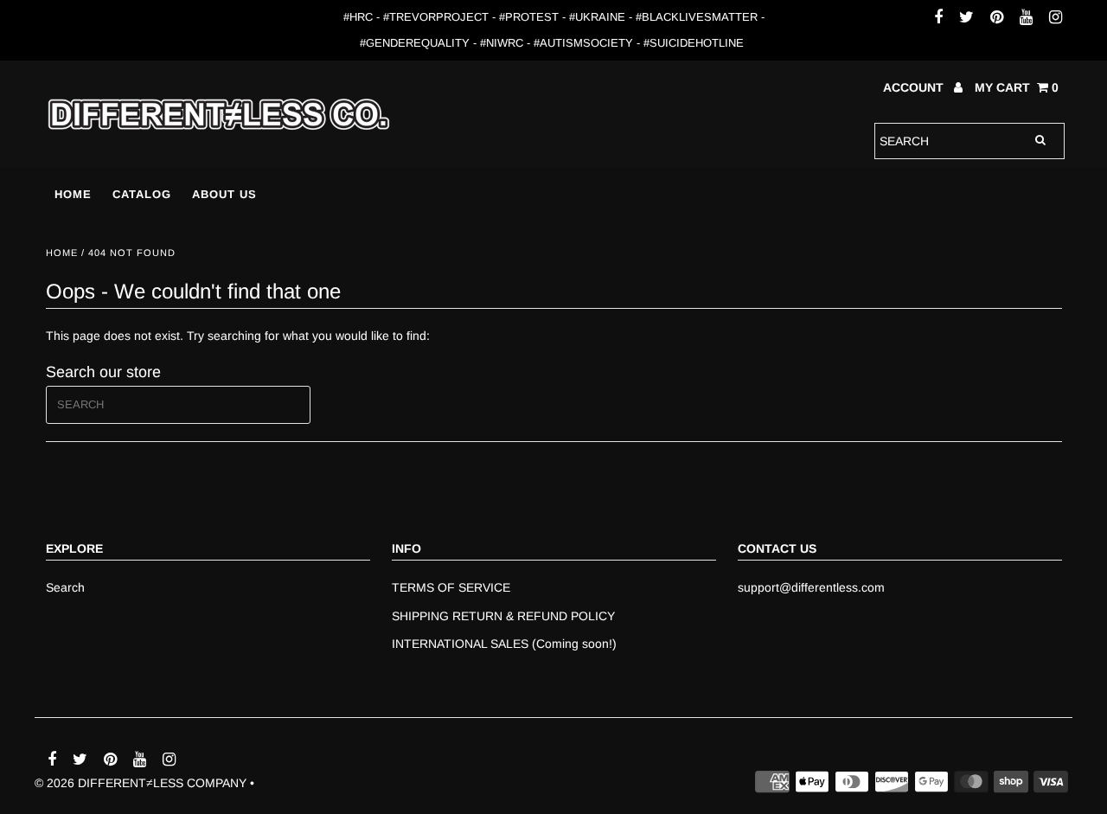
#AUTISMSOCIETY (583, 42)
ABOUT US (224, 194)
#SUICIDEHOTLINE (693, 42)
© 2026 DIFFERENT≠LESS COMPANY (140, 783)
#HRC (358, 16)
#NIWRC (501, 42)
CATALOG (141, 194)
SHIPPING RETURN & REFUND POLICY (503, 616)
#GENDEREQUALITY (415, 42)
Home (62, 252)
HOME (73, 194)
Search (65, 587)
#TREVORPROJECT (436, 16)
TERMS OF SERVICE (451, 587)
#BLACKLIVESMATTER (697, 16)
